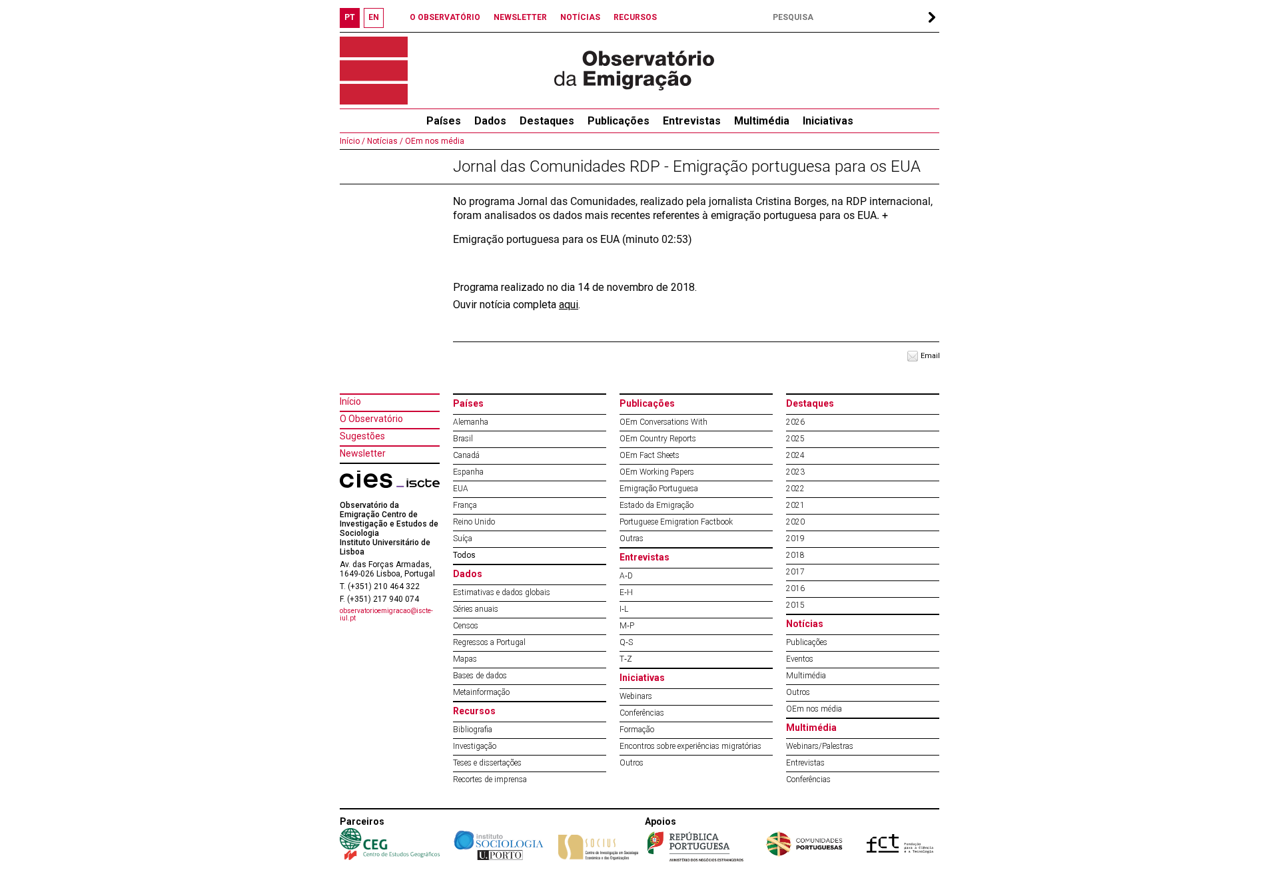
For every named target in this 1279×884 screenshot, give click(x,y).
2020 (795, 522)
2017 (795, 571)
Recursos (474, 711)
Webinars (636, 696)
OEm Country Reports (658, 438)
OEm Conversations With (663, 422)
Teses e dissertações (487, 763)
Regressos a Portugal (489, 642)
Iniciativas (828, 120)
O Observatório (371, 418)
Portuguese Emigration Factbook (676, 522)
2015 (795, 605)
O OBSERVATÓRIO (445, 17)
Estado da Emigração (656, 505)
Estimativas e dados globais (501, 592)
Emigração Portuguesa (659, 488)
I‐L (624, 609)
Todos (464, 555)
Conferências (642, 713)
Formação (637, 729)
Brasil (463, 438)
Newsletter (363, 453)
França (465, 505)
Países (468, 403)
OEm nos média (433, 141)
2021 (795, 505)
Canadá (466, 455)
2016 (795, 588)
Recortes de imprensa (490, 779)
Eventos (799, 659)
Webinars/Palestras (819, 746)
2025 (795, 438)
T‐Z (626, 659)
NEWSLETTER (520, 17)
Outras (631, 538)
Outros (631, 763)
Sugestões (362, 436)
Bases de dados (480, 675)
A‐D (626, 575)
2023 (795, 472)
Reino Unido (474, 522)
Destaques (547, 120)
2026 (795, 422)
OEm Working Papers (657, 472)
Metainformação (481, 692)
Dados (490, 120)
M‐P (627, 625)
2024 (795, 455)
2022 (795, 488)
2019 (795, 538)
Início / (352, 141)
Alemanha (470, 422)
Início (350, 401)
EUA (460, 488)
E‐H (626, 592)
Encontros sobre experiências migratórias (690, 746)
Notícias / (384, 141)
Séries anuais (475, 609)
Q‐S (626, 642)
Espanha (468, 472)
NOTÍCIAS (580, 17)
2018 (795, 555)
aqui (568, 304)
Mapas (465, 659)
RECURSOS (635, 17)
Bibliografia (472, 729)
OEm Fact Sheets (649, 455)
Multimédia (761, 120)
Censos (465, 625)
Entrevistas (692, 120)
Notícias (804, 623)
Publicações (618, 120)
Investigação (474, 746)
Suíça (462, 538)
